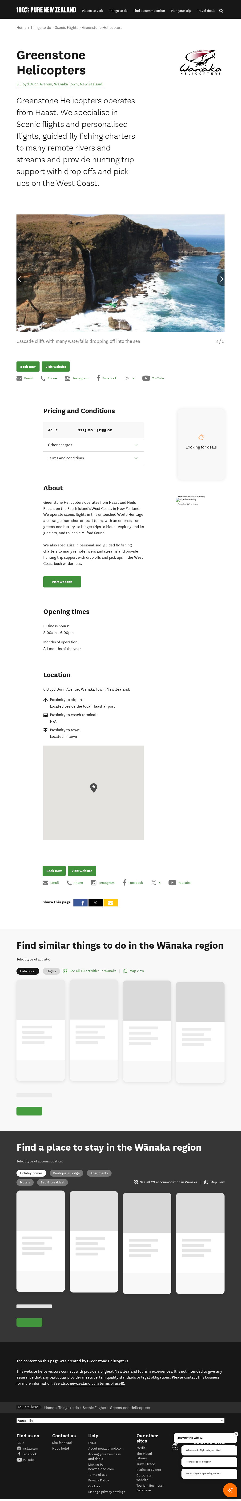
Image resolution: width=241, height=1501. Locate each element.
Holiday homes (31, 1173)
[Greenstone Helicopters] (201, 62)
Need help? (60, 1448)
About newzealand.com (106, 1448)
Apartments (99, 1173)
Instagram (30, 1448)
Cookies (94, 1486)
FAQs (92, 1443)
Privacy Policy (98, 1480)
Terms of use (97, 1475)
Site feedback (62, 1443)
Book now (28, 366)
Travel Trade (146, 1464)
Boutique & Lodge (66, 1173)
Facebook (29, 1454)
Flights (51, 971)
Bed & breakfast (52, 1182)
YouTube (28, 1460)
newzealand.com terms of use (97, 1383)
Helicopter (28, 971)
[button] (92, 10)
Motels (25, 1182)
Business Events (149, 1470)
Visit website (55, 366)
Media (141, 1448)
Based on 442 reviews (188, 504)
